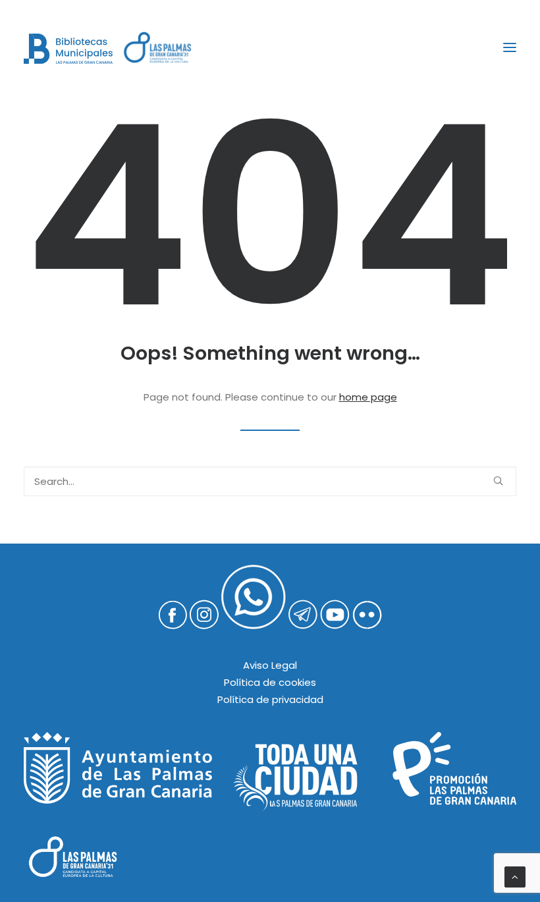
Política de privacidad (270, 699)
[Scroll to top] (515, 876)
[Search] (270, 481)
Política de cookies (270, 682)
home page (368, 397)
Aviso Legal (270, 665)
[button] (509, 47)
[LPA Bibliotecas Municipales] (68, 49)
